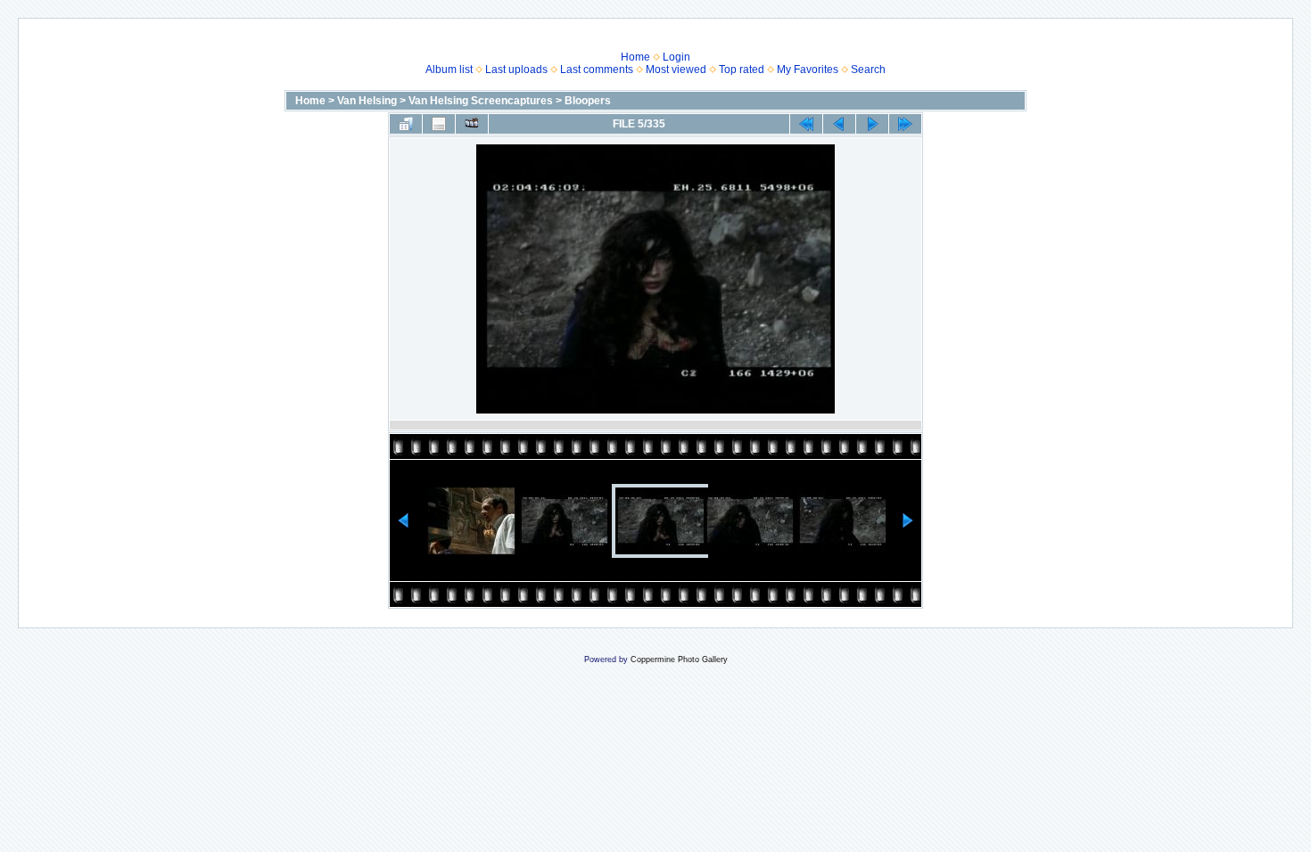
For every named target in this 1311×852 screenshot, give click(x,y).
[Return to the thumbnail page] (406, 124)
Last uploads (516, 69)
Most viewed (676, 69)
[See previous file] (839, 124)
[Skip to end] (905, 124)
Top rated (741, 69)
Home (635, 57)
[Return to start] (806, 124)
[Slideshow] (472, 124)
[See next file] (872, 124)
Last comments (596, 69)
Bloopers (588, 100)
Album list (449, 69)
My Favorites (807, 69)
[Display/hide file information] (439, 124)
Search (868, 69)
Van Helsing (367, 100)
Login (676, 57)
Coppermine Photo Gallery (679, 659)
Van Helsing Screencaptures (480, 100)
